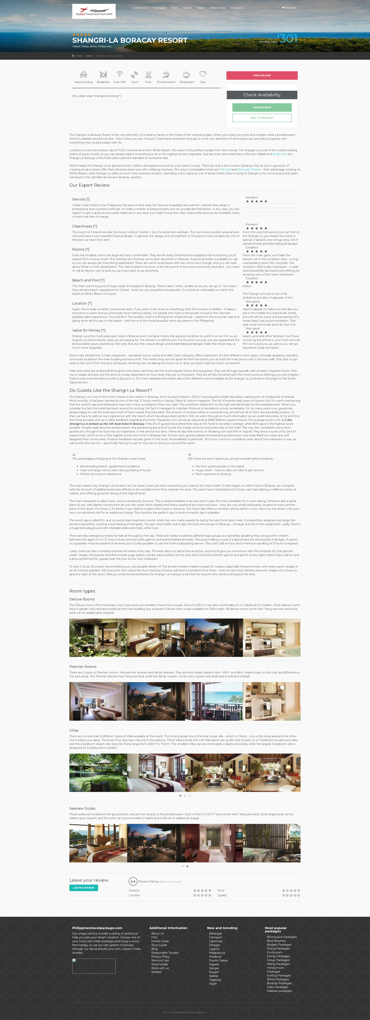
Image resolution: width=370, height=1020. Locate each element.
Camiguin (215, 937)
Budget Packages (279, 944)
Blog (154, 949)
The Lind (225, 169)
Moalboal (215, 956)
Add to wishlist (262, 117)
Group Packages (278, 960)
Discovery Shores (249, 169)
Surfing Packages (279, 975)
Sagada (214, 964)
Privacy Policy (160, 956)
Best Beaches (276, 941)
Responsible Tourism (165, 953)
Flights (201, 7)
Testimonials (217, 7)
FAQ (154, 937)
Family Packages (278, 956)
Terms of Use (160, 960)
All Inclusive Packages (282, 937)
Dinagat (214, 945)
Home (79, 56)
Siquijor (214, 972)
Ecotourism (275, 952)
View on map (262, 75)
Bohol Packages (278, 979)
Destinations (140, 7)
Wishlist (290, 7)
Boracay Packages (279, 983)
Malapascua (217, 953)
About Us (157, 933)
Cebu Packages (277, 987)
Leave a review (83, 887)
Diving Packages (278, 948)
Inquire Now (262, 107)
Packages (159, 7)
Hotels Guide (160, 941)
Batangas (215, 933)
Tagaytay (215, 979)
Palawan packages (279, 991)
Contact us (237, 7)
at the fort (279, 154)
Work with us (160, 968)
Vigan (213, 983)
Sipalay (213, 976)
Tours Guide (159, 945)
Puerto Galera (218, 960)
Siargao (214, 968)
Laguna (214, 949)
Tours (174, 7)
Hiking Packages (278, 964)
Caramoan (216, 941)
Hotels (187, 7)
